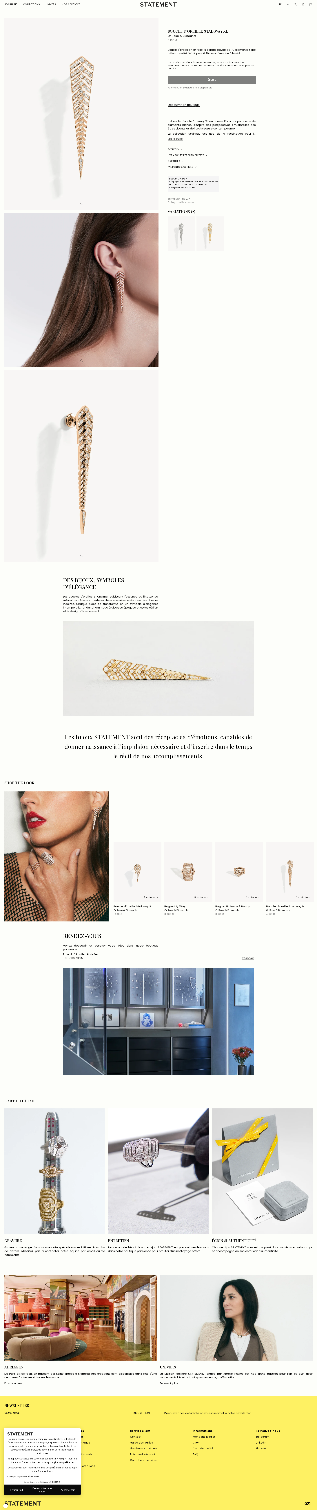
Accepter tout (68, 1490)
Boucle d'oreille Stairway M (285, 908)
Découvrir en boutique (184, 105)
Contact (135, 1437)
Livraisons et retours (143, 1448)
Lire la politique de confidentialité (23, 1476)
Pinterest (262, 1448)
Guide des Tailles (141, 1442)
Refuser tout (16, 1490)
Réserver (248, 958)
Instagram (263, 1437)
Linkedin (261, 1442)
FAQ (195, 1454)
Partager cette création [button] (181, 202)
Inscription (142, 1413)
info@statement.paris (182, 187)
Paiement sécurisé (142, 1454)
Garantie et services (144, 1460)
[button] (10, 4)
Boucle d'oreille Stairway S (132, 908)
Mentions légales (204, 1437)
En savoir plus (13, 1383)
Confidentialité (203, 1448)
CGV (196, 1442)
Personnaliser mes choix (42, 1490)
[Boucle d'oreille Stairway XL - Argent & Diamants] (181, 233)
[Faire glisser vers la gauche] (247, 212)
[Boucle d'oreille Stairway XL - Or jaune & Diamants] (210, 233)
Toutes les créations (81, 1466)
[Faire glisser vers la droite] (253, 212)
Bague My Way (176, 908)
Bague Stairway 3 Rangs (232, 908)
